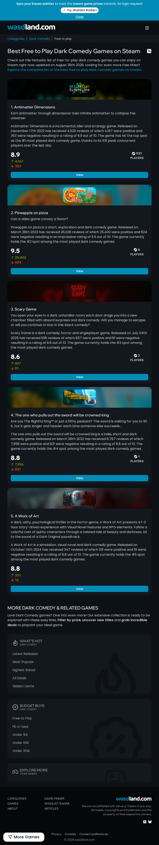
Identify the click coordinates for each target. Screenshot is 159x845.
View (79, 175)
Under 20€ (21, 750)
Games (12, 803)
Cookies (70, 834)
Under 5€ (20, 734)
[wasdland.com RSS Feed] (144, 822)
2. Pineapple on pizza (29, 212)
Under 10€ (20, 742)
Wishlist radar (57, 803)
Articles (51, 808)
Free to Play (22, 718)
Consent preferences (93, 834)
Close (80, 17)
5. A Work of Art (25, 515)
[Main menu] (147, 28)
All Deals (19, 678)
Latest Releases (25, 653)
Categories (15, 39)
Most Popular (23, 662)
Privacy (56, 834)
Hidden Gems (23, 686)
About (12, 808)
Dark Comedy (39, 39)
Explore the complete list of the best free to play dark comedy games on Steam (74, 69)
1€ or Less (20, 726)
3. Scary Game (23, 309)
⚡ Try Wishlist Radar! (79, 10)
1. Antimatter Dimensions (33, 106)
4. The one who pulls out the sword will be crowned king (60, 414)
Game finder (54, 798)
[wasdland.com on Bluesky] (150, 822)
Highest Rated (23, 670)
